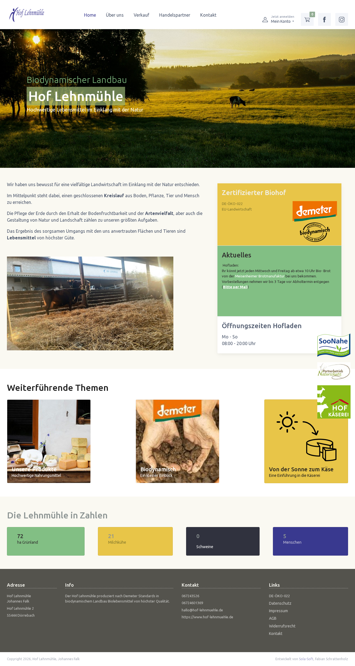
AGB (273, 618)
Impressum (278, 611)
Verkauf (141, 14)
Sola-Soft (306, 659)
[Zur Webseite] (334, 344)
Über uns (115, 14)
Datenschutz (280, 603)
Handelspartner (174, 14)
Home (90, 14)
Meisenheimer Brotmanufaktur (260, 276)
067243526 (190, 596)
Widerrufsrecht (282, 626)
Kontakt (208, 14)
